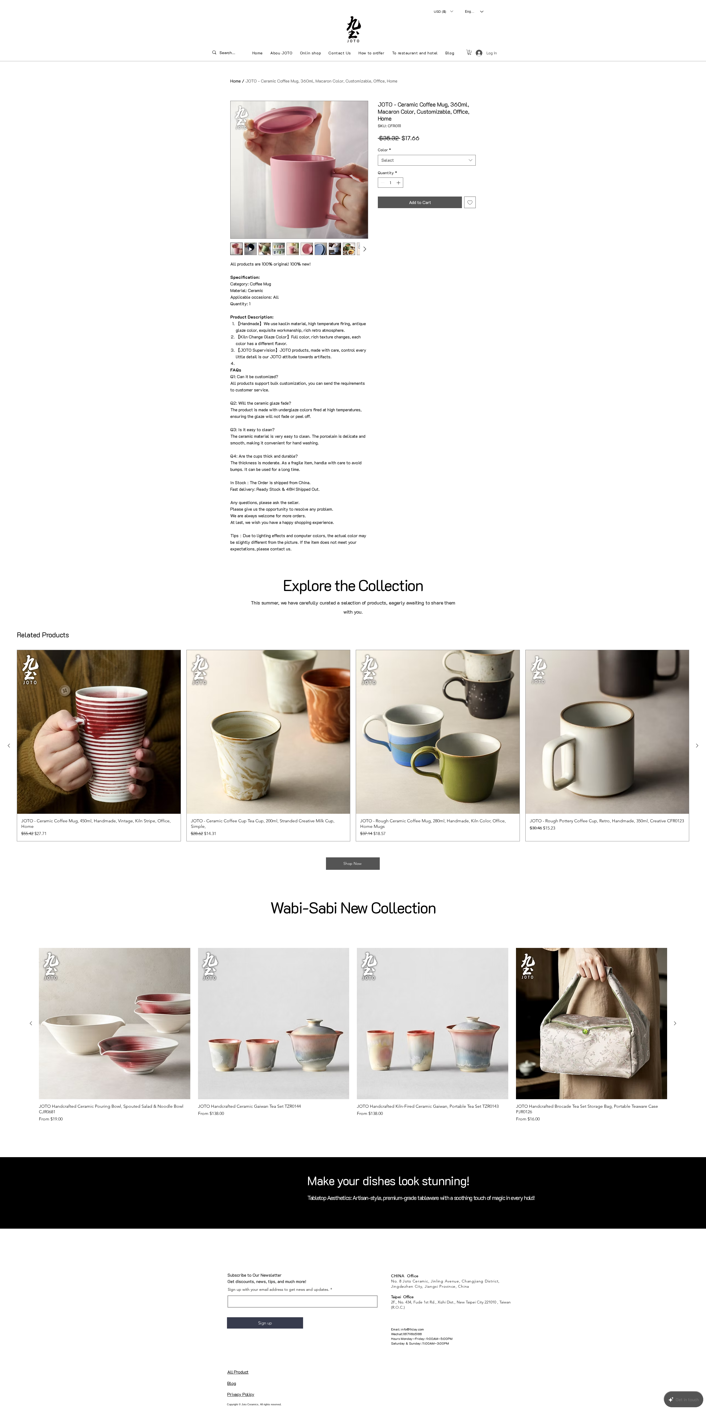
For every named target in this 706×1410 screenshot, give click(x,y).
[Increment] (398, 182)
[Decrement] (382, 182)
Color (384, 149)
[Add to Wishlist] (470, 202)
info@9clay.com (412, 1329)
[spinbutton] (390, 182)
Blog (231, 1383)
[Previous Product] (9, 745)
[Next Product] (697, 745)
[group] (353, 746)
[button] (443, 11)
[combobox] (427, 160)
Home (235, 81)
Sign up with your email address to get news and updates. (278, 1289)
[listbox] (443, 11)
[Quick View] (99, 732)
